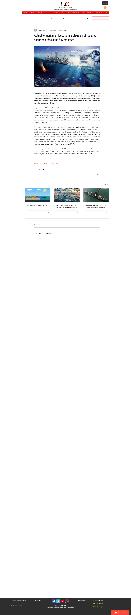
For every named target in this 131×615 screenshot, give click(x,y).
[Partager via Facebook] (35, 169)
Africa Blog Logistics (99, 607)
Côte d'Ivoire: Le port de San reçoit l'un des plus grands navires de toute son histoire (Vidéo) (95, 206)
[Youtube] (62, 601)
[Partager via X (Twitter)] (39, 169)
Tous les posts (29, 18)
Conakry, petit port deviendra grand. (37, 205)
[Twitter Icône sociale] (58, 601)
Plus (74, 18)
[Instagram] (67, 601)
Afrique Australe (53, 18)
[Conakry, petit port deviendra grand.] (38, 195)
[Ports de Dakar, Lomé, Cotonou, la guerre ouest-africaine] (67, 195)
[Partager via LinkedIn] (43, 169)
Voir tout (106, 184)
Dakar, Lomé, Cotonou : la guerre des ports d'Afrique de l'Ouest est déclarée (66, 206)
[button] (32, 12)
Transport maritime (41, 18)
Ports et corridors (98, 603)
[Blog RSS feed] (105, 8)
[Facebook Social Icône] (54, 601)
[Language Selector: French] (105, 3)
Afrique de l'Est (65, 18)
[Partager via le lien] (48, 169)
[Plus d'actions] (99, 30)
